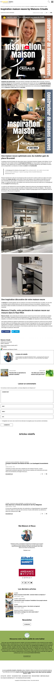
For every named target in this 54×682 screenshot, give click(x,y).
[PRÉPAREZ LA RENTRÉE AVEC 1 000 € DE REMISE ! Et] (50, 663)
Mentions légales (44, 675)
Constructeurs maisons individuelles (23, 6)
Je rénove (34, 503)
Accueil (2, 6)
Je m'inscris (27, 624)
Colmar (29, 672)
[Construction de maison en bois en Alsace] (27, 449)
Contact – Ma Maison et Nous (14, 675)
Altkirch (40, 672)
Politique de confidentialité (8, 677)
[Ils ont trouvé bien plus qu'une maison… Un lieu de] (31, 663)
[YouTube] (31, 582)
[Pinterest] (28, 582)
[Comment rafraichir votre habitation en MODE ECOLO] (40, 663)
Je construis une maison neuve (10, 6)
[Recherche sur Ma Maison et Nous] (48, 1)
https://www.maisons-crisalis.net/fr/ (9, 345)
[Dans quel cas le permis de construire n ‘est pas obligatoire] (27, 490)
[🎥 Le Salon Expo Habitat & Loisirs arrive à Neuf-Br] (13, 663)
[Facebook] (22, 582)
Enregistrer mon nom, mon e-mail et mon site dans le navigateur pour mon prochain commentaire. (25, 421)
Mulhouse (33, 672)
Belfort (29, 673)
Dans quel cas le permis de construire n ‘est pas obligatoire (24, 505)
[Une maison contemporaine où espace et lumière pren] (4, 663)
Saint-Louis (44, 672)
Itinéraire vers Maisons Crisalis (10, 349)
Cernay (36, 672)
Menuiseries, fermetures (24, 462)
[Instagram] (25, 582)
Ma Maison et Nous (26, 675)
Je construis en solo (28, 503)
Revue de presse (36, 675)
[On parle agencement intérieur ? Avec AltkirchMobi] (22, 663)
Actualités (7, 503)
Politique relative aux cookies (23, 677)
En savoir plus (9, 474)
